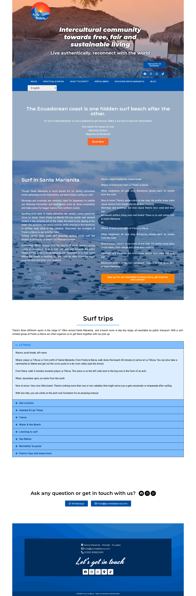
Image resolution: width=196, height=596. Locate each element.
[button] (98, 344)
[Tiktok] (163, 73)
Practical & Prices (53, 81)
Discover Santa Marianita (129, 81)
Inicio (34, 81)
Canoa (22, 417)
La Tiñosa (24, 344)
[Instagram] (151, 73)
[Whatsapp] (157, 73)
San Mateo (25, 439)
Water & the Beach (30, 424)
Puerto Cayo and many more (35, 453)
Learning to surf (28, 431)
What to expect (79, 81)
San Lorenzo (26, 403)
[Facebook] (145, 73)
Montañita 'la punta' (30, 446)
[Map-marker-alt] (104, 572)
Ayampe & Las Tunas (31, 410)
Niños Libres (102, 81)
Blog (153, 81)
